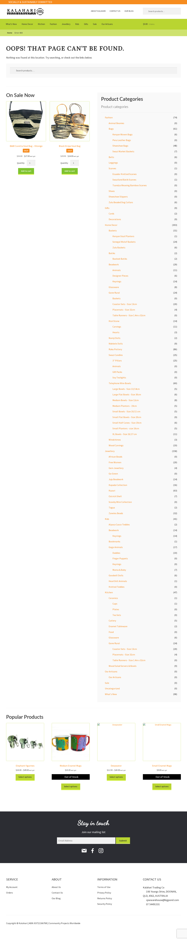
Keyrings (116, 281)
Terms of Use (103, 887)
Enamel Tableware (118, 626)
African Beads (115, 456)
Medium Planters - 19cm (124, 405)
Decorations (115, 219)
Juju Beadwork (116, 479)
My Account (12, 887)
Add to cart (26, 171)
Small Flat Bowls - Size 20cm (126, 417)
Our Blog (129, 11)
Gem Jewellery (116, 468)
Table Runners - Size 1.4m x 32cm (128, 315)
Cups (114, 603)
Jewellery (66, 24)
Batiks (112, 253)
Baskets (113, 230)
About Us (56, 887)
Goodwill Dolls (116, 575)
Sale (95, 24)
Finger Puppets (120, 558)
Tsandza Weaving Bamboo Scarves (129, 185)
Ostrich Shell (115, 496)
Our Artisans (107, 24)
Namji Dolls (114, 338)
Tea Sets (116, 615)
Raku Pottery (115, 349)
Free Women (115, 462)
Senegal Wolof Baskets (124, 241)
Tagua (112, 507)
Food (111, 632)
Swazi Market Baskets (123, 151)
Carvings (116, 326)
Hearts (115, 332)
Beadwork (114, 264)
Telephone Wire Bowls (120, 383)
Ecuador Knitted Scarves (124, 174)
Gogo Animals (116, 547)
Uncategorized (112, 688)
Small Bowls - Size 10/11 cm (126, 411)
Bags (111, 128)
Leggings (113, 162)
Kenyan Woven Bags (122, 134)
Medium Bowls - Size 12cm (125, 400)
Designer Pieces (120, 275)
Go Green (113, 473)
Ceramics (113, 598)
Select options (25, 777)
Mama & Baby (119, 569)
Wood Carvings (116, 445)
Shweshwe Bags (120, 145)
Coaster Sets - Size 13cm (124, 304)
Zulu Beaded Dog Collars (121, 202)
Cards (111, 213)
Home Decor (27, 24)
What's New (111, 694)
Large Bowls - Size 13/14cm (126, 388)
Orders (9, 892)
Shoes (112, 191)
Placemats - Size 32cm (123, 309)
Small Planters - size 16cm (125, 428)
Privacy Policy (104, 892)
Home (9, 32)
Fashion (53, 24)
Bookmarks (114, 541)
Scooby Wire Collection (120, 501)
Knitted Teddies (116, 586)
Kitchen (41, 24)
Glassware (114, 287)
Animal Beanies (116, 123)
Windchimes (115, 439)
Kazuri (112, 490)
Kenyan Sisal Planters (123, 236)
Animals (116, 270)
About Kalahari (98, 11)
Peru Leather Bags (121, 140)
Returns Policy (104, 898)
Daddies (116, 552)
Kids (77, 24)
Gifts (86, 24)
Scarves (112, 168)
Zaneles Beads (116, 513)
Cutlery (112, 620)
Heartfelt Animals (118, 581)
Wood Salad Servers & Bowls (122, 665)
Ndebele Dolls (116, 343)
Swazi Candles (116, 355)
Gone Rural (114, 292)
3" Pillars (117, 360)
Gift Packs (117, 371)
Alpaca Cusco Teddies (119, 524)
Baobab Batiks (119, 258)
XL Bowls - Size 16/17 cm (124, 434)
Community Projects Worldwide (64, 923)
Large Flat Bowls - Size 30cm (126, 394)
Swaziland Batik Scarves (124, 179)
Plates (115, 609)
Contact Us (115, 11)
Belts (111, 157)
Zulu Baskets (118, 247)
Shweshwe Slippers (118, 196)
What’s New (11, 24)
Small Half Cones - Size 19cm (126, 422)
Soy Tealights (119, 377)
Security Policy (104, 903)
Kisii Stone (114, 321)
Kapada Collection (118, 485)
